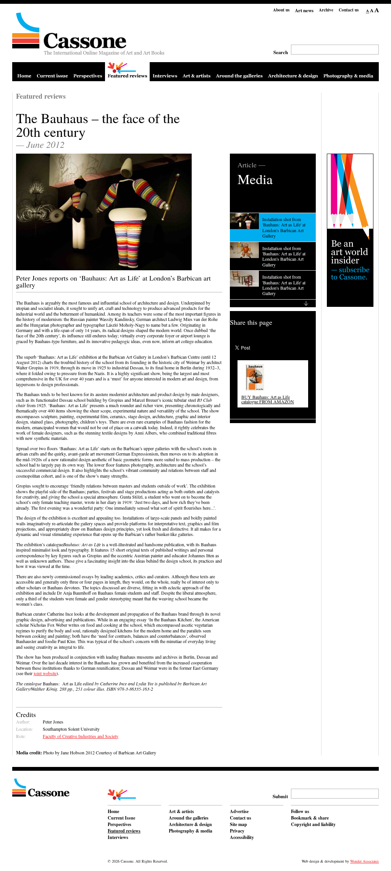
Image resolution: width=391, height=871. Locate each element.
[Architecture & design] (293, 71)
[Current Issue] (52, 71)
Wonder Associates (364, 861)
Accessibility (242, 838)
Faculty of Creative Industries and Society (80, 736)
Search (280, 52)
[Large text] (376, 10)
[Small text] (368, 10)
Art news (304, 10)
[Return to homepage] (88, 37)
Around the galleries (188, 818)
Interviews (118, 838)
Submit (280, 796)
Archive (326, 10)
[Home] (24, 71)
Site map (238, 825)
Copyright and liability (313, 825)
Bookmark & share (310, 818)
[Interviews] (165, 71)
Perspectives (119, 825)
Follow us (300, 812)
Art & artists (181, 812)
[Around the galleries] (239, 71)
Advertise (239, 812)
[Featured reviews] (127, 71)
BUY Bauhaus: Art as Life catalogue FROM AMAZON (267, 399)
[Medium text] (372, 10)
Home (113, 812)
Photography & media (190, 831)
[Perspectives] (88, 71)
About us (281, 10)
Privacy (237, 831)
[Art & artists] (196, 71)
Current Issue (121, 818)
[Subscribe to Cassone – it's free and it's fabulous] (350, 230)
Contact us (349, 10)
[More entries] (273, 303)
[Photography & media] (348, 71)
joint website (45, 673)
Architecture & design (190, 825)
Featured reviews (124, 831)
